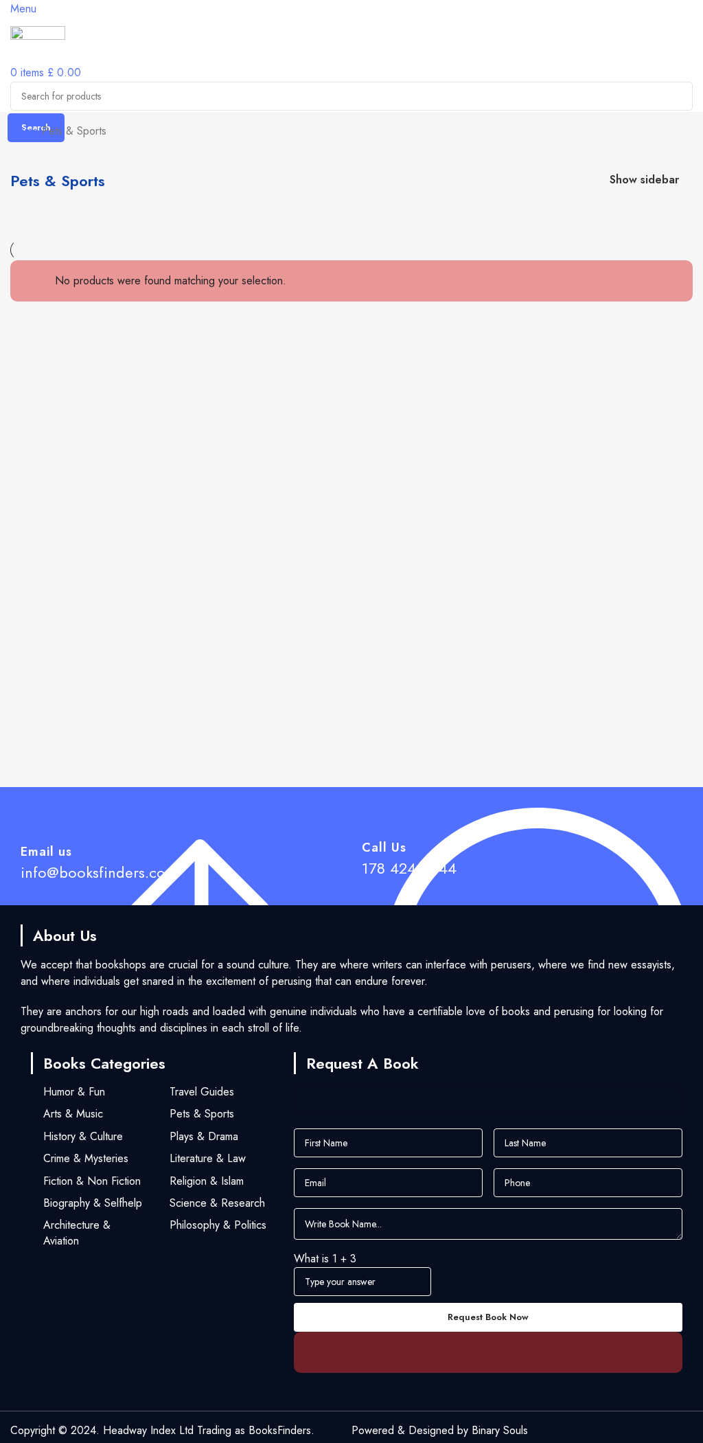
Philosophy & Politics (218, 1225)
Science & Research (217, 1203)
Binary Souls (500, 1430)
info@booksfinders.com (99, 872)
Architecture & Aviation (77, 1232)
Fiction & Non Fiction (92, 1181)
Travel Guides (202, 1092)
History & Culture (83, 1136)
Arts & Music (73, 1114)
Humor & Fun (74, 1092)
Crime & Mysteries (85, 1158)
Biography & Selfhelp (92, 1203)
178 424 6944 (409, 868)
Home (26, 131)
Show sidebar (644, 180)
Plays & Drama (204, 1136)
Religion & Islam (207, 1181)
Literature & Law (208, 1158)
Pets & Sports (202, 1114)
